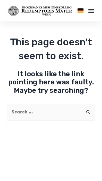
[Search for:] (51, 112)
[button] (80, 10)
